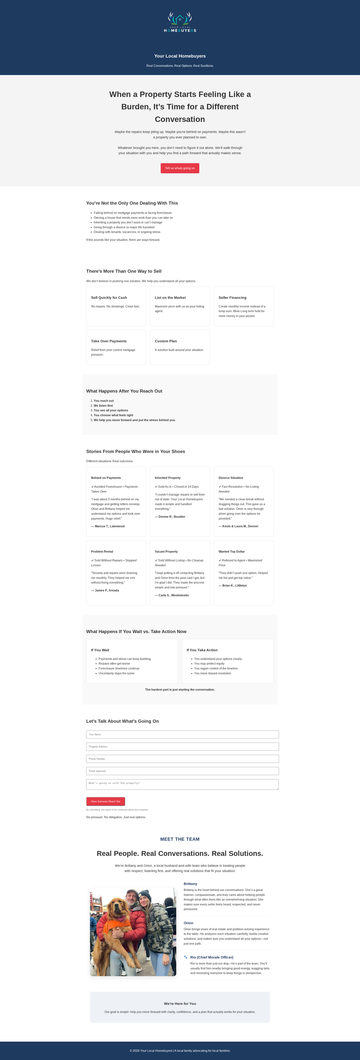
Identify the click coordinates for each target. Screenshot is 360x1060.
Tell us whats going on (180, 168)
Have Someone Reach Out (105, 801)
